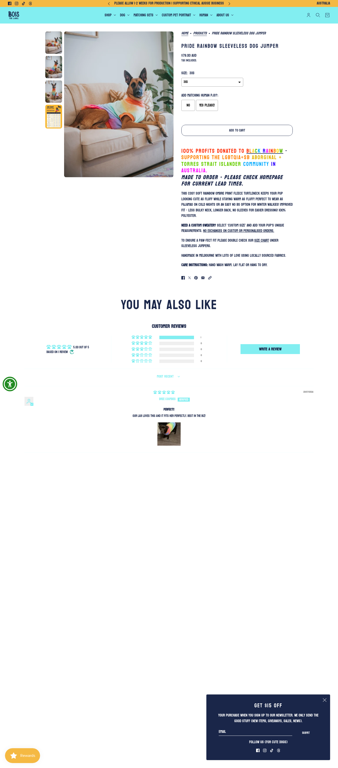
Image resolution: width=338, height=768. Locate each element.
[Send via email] (203, 278)
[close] (324, 699)
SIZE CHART (261, 240)
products (200, 33)
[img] (164, 392)
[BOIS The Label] (14, 15)
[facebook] (9, 3)
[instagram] (16, 3)
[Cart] (327, 15)
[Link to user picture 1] (169, 434)
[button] (210, 278)
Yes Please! (207, 105)
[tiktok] (23, 3)
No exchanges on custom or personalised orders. (238, 231)
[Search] (318, 15)
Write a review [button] (270, 349)
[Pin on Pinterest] (196, 278)
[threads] (30, 3)
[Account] (308, 15)
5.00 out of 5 (81, 347)
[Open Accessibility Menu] (9, 384)
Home (184, 33)
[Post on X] (189, 278)
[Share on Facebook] (183, 278)
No (188, 105)
